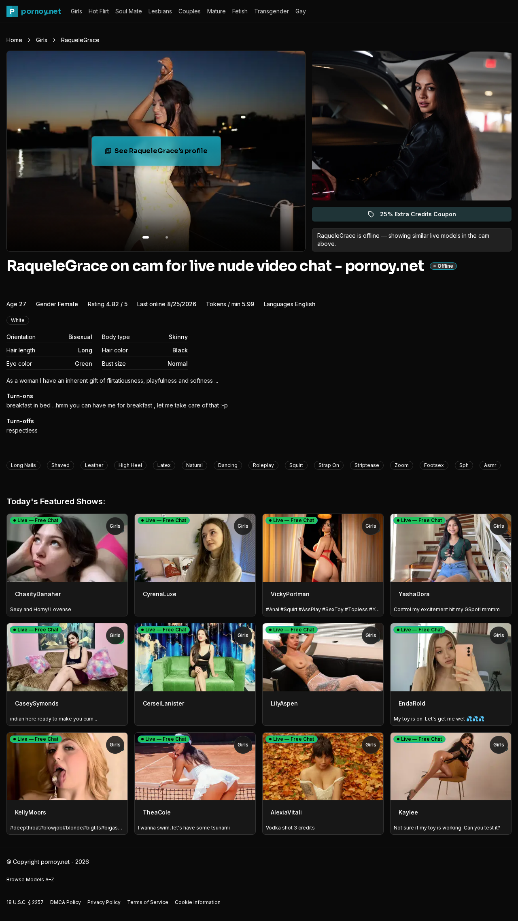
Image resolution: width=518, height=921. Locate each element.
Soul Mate (128, 11)
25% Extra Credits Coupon (422, 216)
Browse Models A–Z (30, 879)
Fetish (240, 11)
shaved (60, 465)
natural (194, 465)
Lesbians (160, 11)
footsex (434, 465)
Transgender (271, 11)
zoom (402, 465)
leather (94, 465)
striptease (367, 465)
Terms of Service (147, 902)
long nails (23, 465)
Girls (76, 11)
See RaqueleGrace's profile (166, 153)
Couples (189, 11)
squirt (296, 465)
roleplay (263, 465)
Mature (216, 11)
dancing (228, 465)
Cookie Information (198, 902)
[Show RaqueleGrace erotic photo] (146, 237)
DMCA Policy (65, 902)
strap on (328, 465)
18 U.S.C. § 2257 (25, 902)
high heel (130, 465)
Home (14, 39)
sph (464, 465)
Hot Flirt (99, 11)
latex (164, 465)
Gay (300, 11)
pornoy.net (35, 11)
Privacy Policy (104, 902)
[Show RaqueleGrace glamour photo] (167, 237)
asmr (490, 465)
